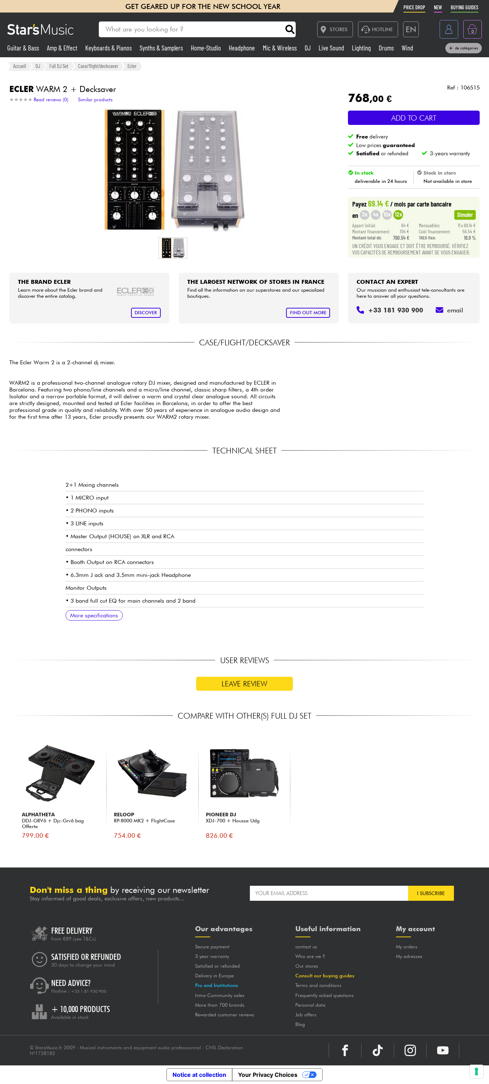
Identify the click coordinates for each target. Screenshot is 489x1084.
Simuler (465, 214)
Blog (300, 1024)
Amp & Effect (63, 48)
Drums (387, 48)
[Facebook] (345, 1050)
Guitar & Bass (23, 48)
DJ (308, 48)
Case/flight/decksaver (98, 66)
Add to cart (413, 117)
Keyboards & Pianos (109, 48)
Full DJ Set (58, 66)
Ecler (131, 66)
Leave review (244, 683)
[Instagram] (410, 1050)
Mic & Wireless (280, 48)
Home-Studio (206, 48)
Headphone (242, 48)
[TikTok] (378, 1050)
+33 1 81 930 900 (88, 991)
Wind (407, 48)
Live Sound (332, 48)
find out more (308, 312)
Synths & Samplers (162, 48)
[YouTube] (443, 1050)
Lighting (362, 48)
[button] (173, 248)
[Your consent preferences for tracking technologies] (476, 1071)
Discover (146, 312)
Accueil (19, 66)
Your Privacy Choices (267, 1074)
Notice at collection (199, 1074)
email (455, 310)
